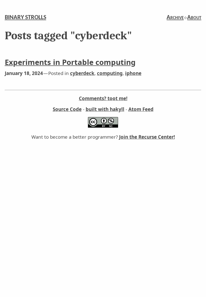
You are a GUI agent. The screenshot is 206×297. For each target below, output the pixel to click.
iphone (133, 73)
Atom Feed (140, 109)
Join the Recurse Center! (147, 137)
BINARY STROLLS (25, 18)
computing (110, 73)
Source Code (67, 109)
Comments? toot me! (103, 98)
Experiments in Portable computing (70, 62)
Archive (175, 18)
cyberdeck (82, 73)
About (194, 18)
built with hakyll (105, 109)
